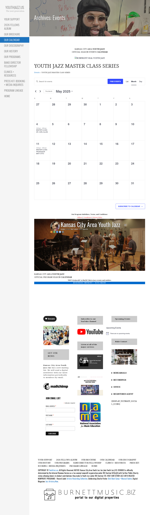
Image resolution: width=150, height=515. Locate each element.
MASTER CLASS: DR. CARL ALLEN (42, 131)
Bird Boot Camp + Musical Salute (120, 478)
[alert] (121, 333)
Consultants (87, 217)
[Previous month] (35, 91)
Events (37, 72)
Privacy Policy (97, 217)
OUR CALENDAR (12, 40)
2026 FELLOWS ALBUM (11, 26)
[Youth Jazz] (90, 58)
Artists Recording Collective (77, 478)
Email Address (51, 406)
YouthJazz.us (14, 7)
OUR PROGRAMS (12, 57)
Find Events (115, 81)
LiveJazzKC (76, 280)
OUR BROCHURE (12, 34)
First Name (50, 415)
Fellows (79, 217)
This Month (48, 91)
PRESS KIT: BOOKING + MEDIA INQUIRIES (14, 83)
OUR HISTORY (11, 51)
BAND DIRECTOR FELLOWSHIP (12, 64)
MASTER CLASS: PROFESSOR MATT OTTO (41, 151)
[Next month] (40, 91)
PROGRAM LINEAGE (13, 90)
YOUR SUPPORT (12, 19)
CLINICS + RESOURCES (10, 73)
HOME (7, 96)
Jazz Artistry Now (51, 481)
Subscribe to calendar (129, 206)
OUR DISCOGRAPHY (14, 45)
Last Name (49, 424)
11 (37, 144)
